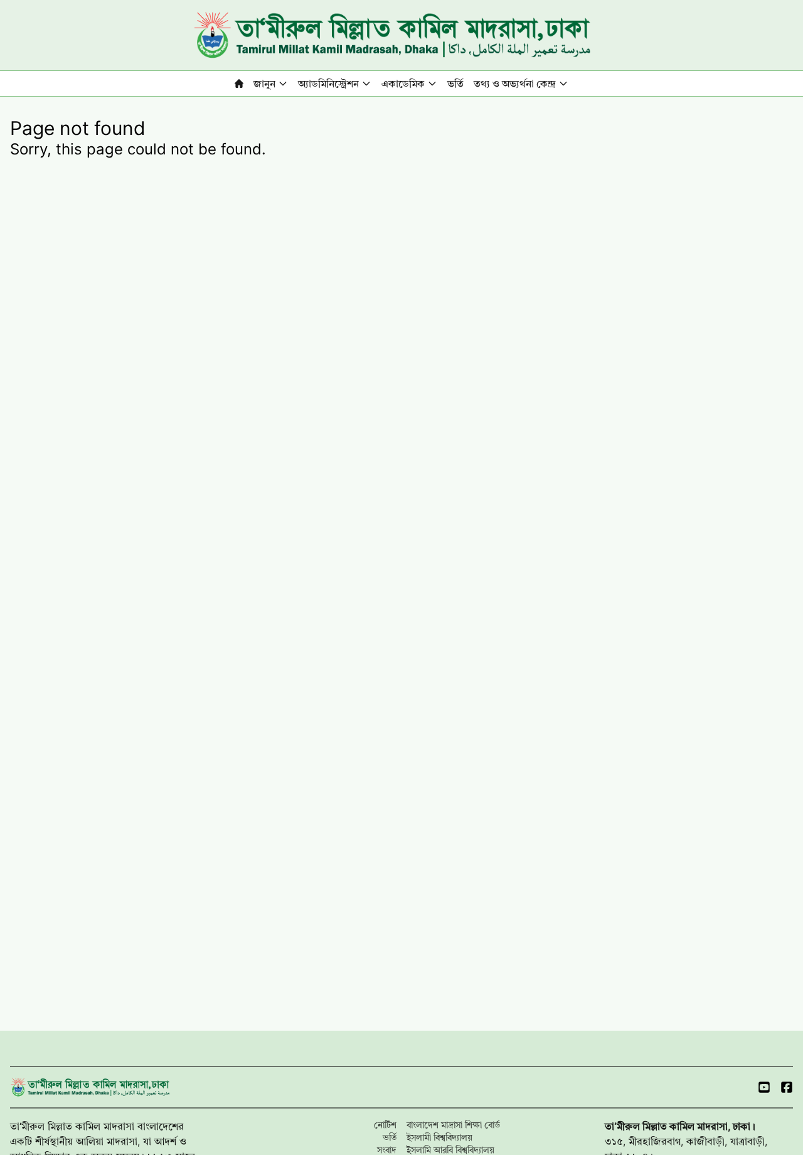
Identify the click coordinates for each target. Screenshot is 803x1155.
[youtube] (764, 1087)
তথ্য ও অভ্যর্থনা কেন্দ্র (515, 83)
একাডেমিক (403, 83)
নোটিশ (385, 1124)
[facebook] (786, 1087)
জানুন (264, 83)
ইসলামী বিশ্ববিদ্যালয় (439, 1137)
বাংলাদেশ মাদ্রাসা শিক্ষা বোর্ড (453, 1124)
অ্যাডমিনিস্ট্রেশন (328, 83)
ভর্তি (455, 83)
